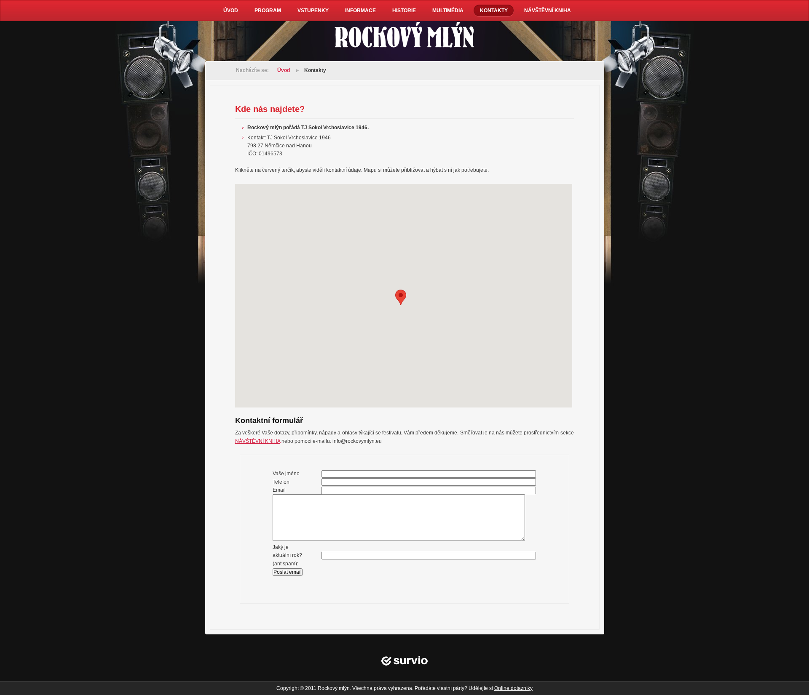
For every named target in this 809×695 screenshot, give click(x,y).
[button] (400, 297)
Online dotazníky (513, 688)
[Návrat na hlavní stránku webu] (404, 36)
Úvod (283, 70)
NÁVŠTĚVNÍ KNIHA (257, 441)
